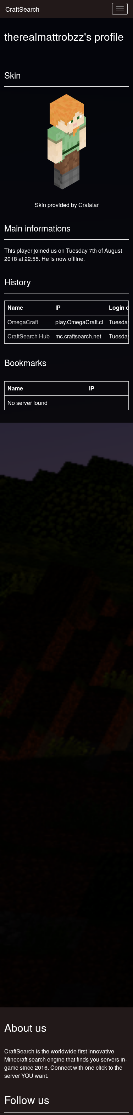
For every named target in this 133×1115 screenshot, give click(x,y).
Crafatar (88, 205)
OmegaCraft (22, 322)
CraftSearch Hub (28, 336)
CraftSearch (22, 8)
